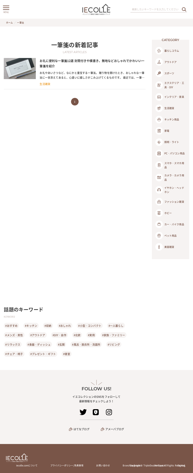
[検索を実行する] (184, 9)
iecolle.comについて (27, 465)
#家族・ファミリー (113, 335)
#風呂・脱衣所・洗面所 (86, 344)
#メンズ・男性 (14, 335)
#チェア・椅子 (14, 354)
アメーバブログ (114, 429)
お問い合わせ (103, 465)
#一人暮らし (116, 325)
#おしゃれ (65, 325)
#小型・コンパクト (89, 325)
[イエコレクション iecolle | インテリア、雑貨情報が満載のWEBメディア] (96, 9)
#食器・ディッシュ (39, 344)
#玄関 (61, 344)
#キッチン (31, 325)
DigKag (181, 465)
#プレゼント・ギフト (43, 354)
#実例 (91, 335)
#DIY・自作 (59, 335)
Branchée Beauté (132, 465)
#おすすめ (11, 325)
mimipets (160, 465)
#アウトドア (37, 335)
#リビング (114, 344)
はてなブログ (82, 429)
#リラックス (12, 344)
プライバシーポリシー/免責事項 (66, 465)
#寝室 (66, 354)
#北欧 (77, 335)
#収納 (47, 325)
